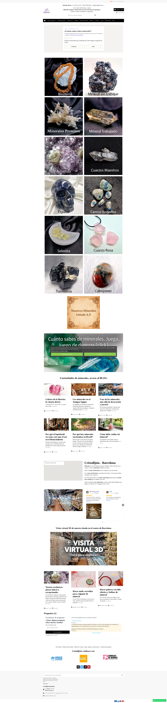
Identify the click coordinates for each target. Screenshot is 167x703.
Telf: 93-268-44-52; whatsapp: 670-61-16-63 (56, 693)
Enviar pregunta (58, 632)
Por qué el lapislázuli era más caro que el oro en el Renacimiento (56, 437)
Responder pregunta (76, 620)
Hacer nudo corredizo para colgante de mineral (83, 594)
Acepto (100, 354)
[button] (51, 20)
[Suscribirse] (122, 675)
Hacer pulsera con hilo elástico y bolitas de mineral (110, 592)
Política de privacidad (67, 647)
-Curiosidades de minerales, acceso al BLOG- (83, 378)
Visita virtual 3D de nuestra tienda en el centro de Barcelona (83, 528)
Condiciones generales (105, 647)
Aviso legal (58, 647)
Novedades (56, 410)
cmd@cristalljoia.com (50, 695)
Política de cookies (78, 647)
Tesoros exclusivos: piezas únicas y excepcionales (54, 590)
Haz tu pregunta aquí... (51, 625)
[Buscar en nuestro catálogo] (95, 15)
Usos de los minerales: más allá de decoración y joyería (110, 402)
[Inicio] (44, 20)
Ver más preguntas (96, 632)
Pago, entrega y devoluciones (91, 647)
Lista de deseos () (121, 1)
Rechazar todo (67, 354)
